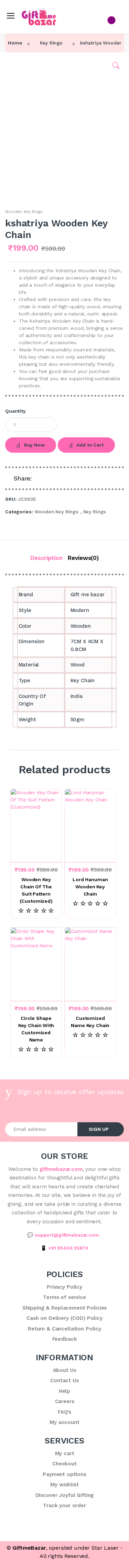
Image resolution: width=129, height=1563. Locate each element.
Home (18, 50)
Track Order (25, 113)
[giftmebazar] (28, 13)
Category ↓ (24, 62)
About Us (22, 88)
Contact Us (24, 100)
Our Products (27, 75)
